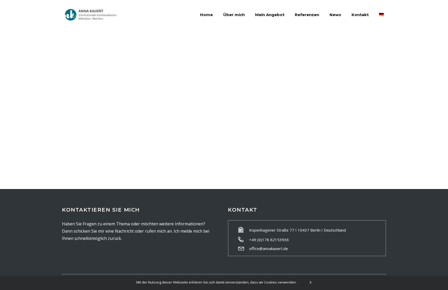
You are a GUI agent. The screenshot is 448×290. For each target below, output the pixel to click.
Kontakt (360, 14)
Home (206, 14)
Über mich (234, 14)
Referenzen (307, 14)
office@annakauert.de (268, 248)
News (335, 14)
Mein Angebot (269, 14)
